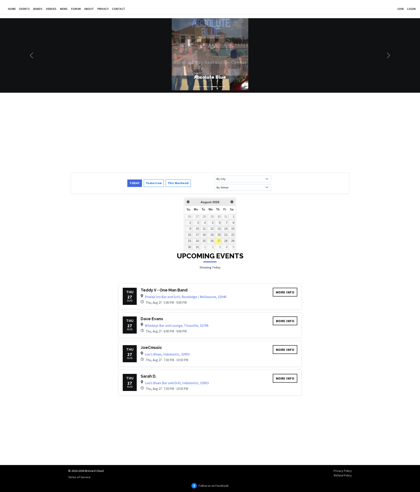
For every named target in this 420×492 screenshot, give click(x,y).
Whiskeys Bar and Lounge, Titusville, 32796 (176, 325)
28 (204, 216)
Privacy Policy (343, 471)
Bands (37, 9)
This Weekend (178, 183)
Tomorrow (154, 183)
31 (225, 216)
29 (212, 216)
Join (400, 9)
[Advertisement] (202, 132)
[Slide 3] (214, 86)
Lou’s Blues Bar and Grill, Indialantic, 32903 (177, 383)
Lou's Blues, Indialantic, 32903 (167, 354)
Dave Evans (152, 318)
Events (24, 9)
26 (189, 216)
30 (218, 216)
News (64, 9)
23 (189, 241)
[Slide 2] (206, 86)
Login (411, 9)
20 (218, 234)
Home (12, 9)
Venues (51, 9)
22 (232, 234)
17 (197, 234)
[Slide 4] (222, 86)
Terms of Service (79, 477)
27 (197, 216)
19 (212, 234)
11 (204, 228)
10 (197, 228)
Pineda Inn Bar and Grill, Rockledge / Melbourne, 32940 (185, 297)
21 (225, 234)
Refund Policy (343, 475)
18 (204, 234)
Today (135, 183)
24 (197, 241)
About (89, 9)
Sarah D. (148, 376)
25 (204, 241)
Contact (118, 9)
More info (285, 292)
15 (232, 228)
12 (212, 228)
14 (225, 228)
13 (218, 228)
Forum (76, 9)
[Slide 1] (198, 86)
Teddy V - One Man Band (164, 290)
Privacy (102, 9)
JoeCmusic (151, 347)
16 (189, 234)
